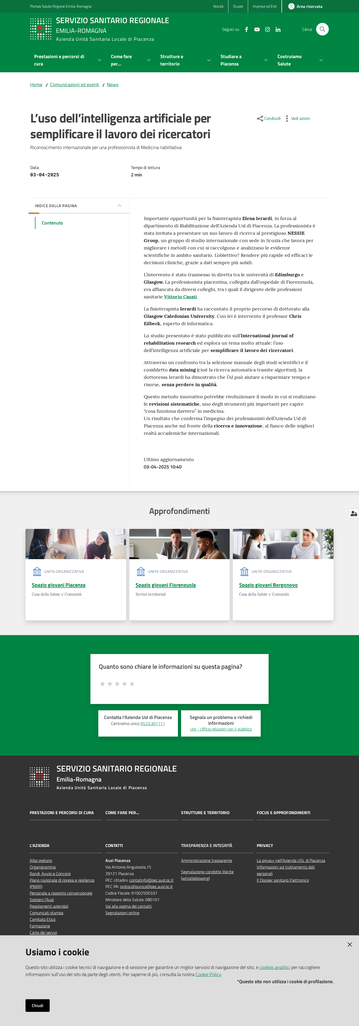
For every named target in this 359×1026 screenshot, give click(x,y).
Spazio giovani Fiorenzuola (166, 585)
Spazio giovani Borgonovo (268, 585)
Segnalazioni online (122, 913)
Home (36, 84)
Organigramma (43, 867)
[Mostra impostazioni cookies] (354, 513)
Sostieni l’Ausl (42, 899)
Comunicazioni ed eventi (74, 84)
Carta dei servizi (43, 932)
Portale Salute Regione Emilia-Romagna (60, 6)
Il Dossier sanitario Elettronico (283, 880)
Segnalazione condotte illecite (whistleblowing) (207, 875)
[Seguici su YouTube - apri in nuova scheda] (255, 29)
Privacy (265, 846)
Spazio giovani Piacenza (58, 585)
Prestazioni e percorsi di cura (62, 813)
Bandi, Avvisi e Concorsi (50, 873)
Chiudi (37, 1005)
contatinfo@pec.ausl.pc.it (151, 880)
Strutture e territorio (205, 813)
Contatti (114, 846)
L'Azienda (39, 846)
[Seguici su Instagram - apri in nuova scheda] (265, 29)
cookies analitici (274, 967)
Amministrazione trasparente (206, 860)
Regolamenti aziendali (49, 906)
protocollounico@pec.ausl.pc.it (146, 886)
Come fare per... (122, 813)
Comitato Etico (42, 919)
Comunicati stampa (46, 913)
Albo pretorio (41, 860)
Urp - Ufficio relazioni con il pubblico (221, 729)
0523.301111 (153, 723)
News (112, 84)
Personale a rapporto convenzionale (61, 893)
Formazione (40, 926)
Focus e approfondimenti (283, 813)
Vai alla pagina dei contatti (128, 906)
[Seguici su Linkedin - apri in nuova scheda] (276, 29)
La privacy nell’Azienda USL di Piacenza (291, 860)
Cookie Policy (208, 974)
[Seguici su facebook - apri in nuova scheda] (244, 29)
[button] (322, 29)
